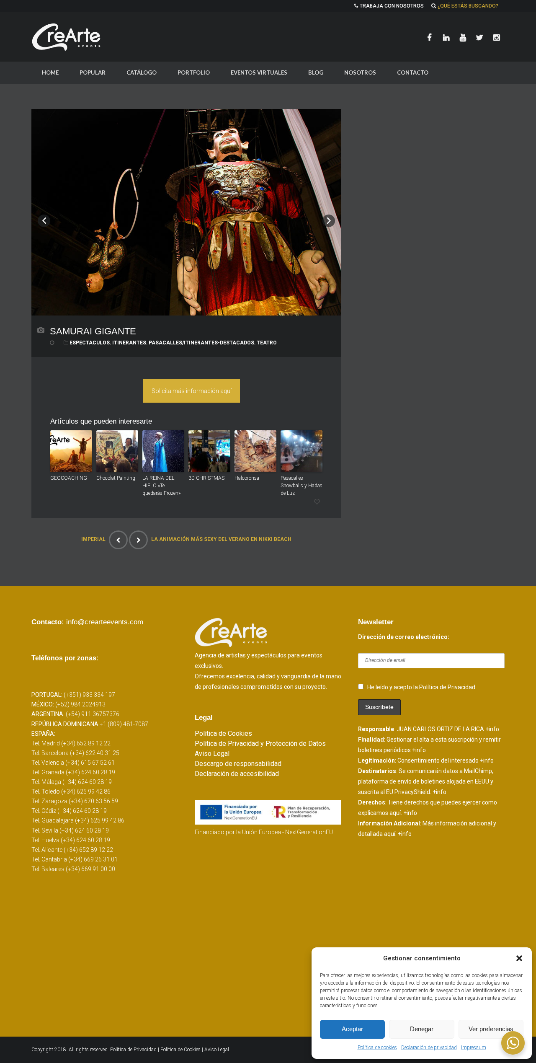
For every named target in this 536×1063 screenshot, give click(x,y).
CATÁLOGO (141, 72)
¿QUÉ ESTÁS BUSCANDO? (468, 6)
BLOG (315, 72)
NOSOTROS (360, 72)
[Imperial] (118, 539)
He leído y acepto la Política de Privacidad (421, 687)
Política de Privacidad (134, 1050)
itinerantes (129, 343)
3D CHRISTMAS (206, 478)
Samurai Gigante (93, 331)
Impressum (473, 1047)
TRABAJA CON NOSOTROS (392, 6)
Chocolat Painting (115, 478)
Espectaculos (90, 343)
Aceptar (352, 1028)
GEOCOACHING (68, 478)
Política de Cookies (223, 733)
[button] (519, 958)
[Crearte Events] (67, 37)
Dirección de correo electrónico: (403, 637)
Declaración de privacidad (429, 1047)
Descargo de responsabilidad (238, 764)
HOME (50, 72)
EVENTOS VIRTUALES (259, 72)
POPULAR (93, 72)
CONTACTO (412, 72)
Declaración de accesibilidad (237, 774)
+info (492, 729)
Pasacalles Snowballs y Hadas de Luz (301, 485)
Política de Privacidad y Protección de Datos (260, 743)
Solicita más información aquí (192, 391)
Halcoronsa (246, 478)
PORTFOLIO (194, 72)
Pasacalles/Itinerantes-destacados (201, 343)
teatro (267, 343)
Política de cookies (377, 1047)
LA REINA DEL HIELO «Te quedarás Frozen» (161, 485)
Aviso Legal (212, 754)
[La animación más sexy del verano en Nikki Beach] (138, 539)
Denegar (421, 1028)
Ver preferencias (491, 1028)
